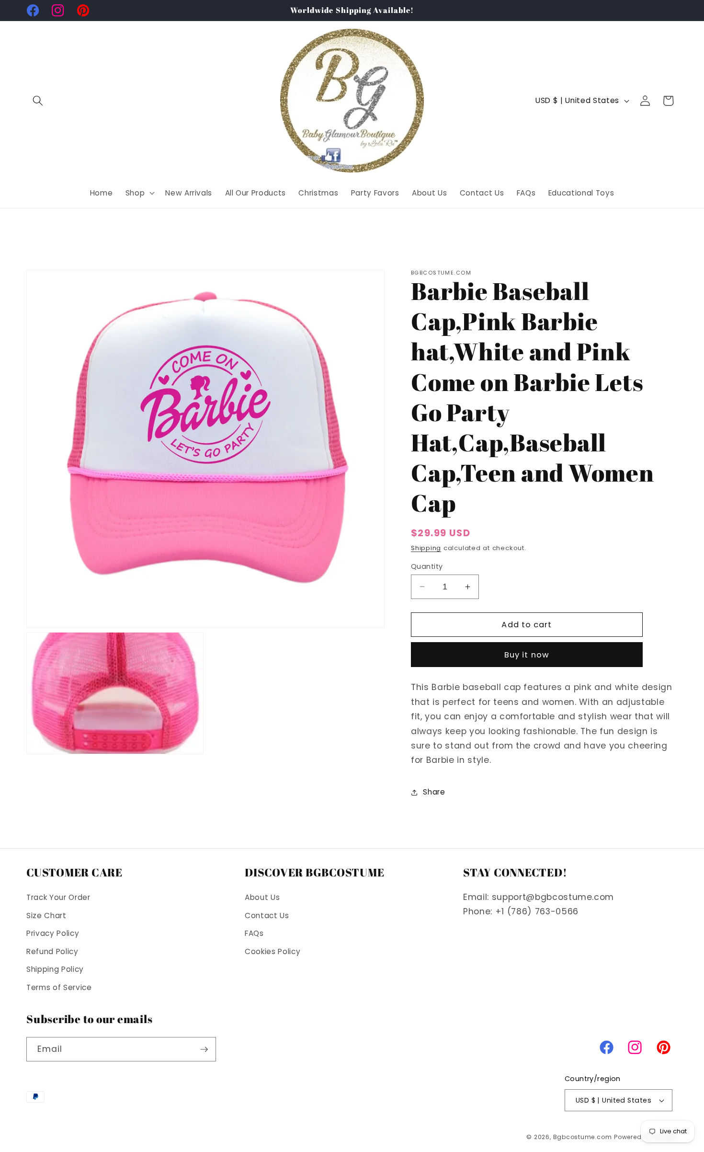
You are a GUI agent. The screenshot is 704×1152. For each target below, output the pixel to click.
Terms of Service (59, 987)
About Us (262, 897)
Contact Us (267, 915)
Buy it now (526, 654)
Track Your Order (58, 897)
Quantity (427, 566)
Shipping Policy (55, 970)
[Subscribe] (204, 1049)
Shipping (426, 548)
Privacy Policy (52, 933)
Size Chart (46, 915)
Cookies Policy (272, 951)
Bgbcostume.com (582, 1137)
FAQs (254, 933)
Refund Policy (52, 951)
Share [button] (434, 792)
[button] (37, 100)
